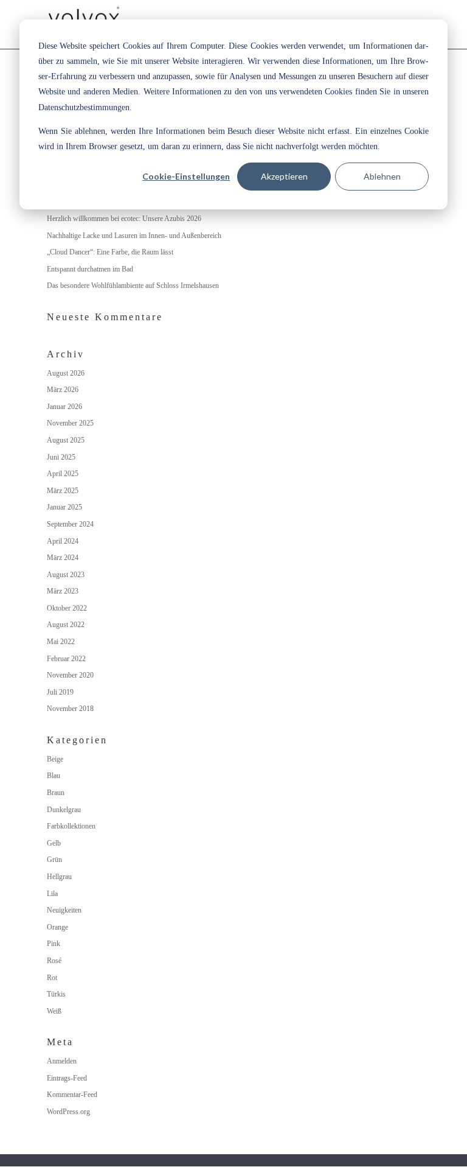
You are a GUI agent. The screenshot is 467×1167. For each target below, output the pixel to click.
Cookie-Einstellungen (186, 176)
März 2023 (62, 591)
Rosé (54, 960)
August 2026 (66, 373)
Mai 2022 (61, 641)
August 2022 (66, 624)
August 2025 (66, 440)
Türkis (56, 994)
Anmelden (62, 1061)
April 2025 (62, 473)
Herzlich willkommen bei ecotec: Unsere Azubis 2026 (124, 218)
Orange (57, 927)
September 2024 (70, 524)
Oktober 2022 (67, 608)
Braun (55, 792)
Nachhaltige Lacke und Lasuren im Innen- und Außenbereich (134, 235)
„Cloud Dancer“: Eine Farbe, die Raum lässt (110, 252)
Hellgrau (59, 876)
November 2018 (70, 708)
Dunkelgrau (64, 809)
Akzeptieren (284, 176)
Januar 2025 (64, 507)
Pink (53, 943)
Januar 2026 (64, 406)
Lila (52, 893)
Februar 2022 (66, 658)
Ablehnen (382, 176)
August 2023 (66, 574)
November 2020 (70, 675)
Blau (53, 775)
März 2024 (62, 557)
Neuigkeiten (64, 910)
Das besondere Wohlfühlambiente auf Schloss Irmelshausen (133, 285)
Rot (52, 977)
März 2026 (62, 389)
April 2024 (62, 541)
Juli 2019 (60, 692)
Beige (55, 759)
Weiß (54, 1011)
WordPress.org (68, 1111)
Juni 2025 (61, 457)
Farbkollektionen (71, 826)
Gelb (54, 843)
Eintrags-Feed (67, 1078)
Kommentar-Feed (72, 1094)
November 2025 (70, 423)
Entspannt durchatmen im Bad (90, 269)
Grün (54, 859)
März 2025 (62, 490)
